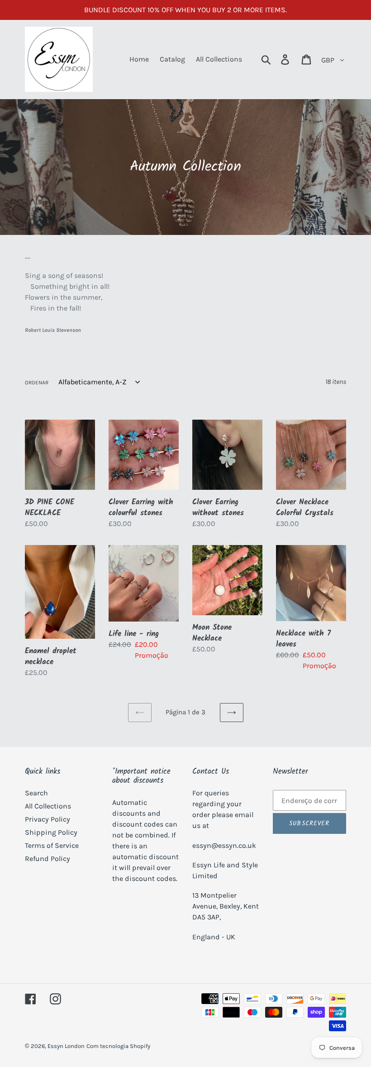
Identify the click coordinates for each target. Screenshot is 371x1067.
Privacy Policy (47, 819)
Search (36, 793)
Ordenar (36, 382)
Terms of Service (52, 845)
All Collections (48, 806)
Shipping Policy (51, 832)
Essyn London (66, 1046)
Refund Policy (47, 858)
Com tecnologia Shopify (118, 1046)
